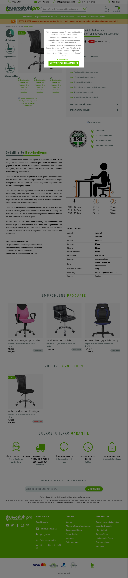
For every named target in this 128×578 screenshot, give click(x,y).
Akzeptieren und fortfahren (64, 63)
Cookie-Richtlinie (70, 48)
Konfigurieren (62, 60)
